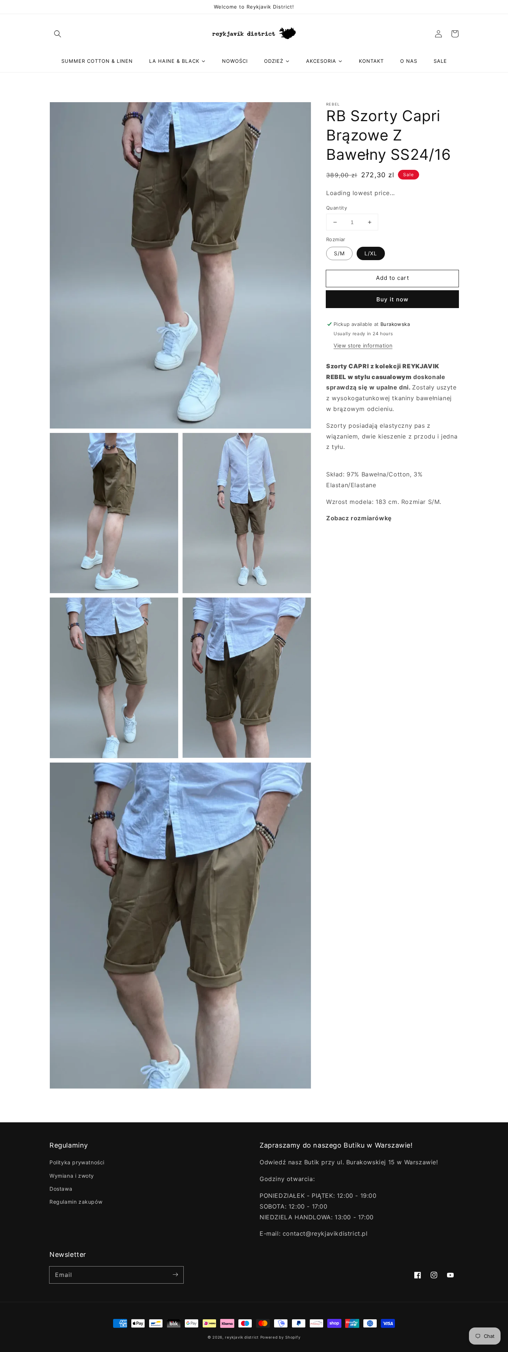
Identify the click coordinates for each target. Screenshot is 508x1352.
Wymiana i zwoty (71, 1176)
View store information (363, 345)
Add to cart (392, 277)
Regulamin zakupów (75, 1202)
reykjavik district (242, 1337)
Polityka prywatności (77, 1162)
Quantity (336, 208)
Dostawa (60, 1189)
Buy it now (392, 299)
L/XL (370, 253)
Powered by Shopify (280, 1337)
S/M (339, 253)
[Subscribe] (175, 1275)
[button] (57, 34)
